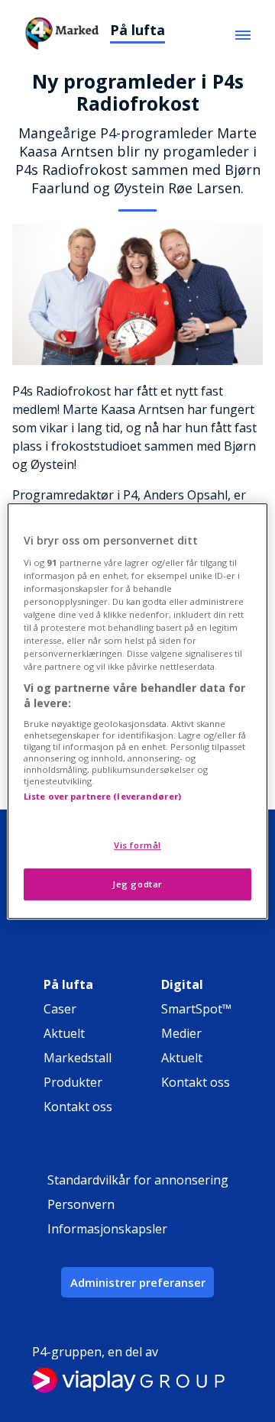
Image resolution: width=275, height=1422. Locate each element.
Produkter (73, 1082)
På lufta (137, 30)
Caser (60, 1008)
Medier (181, 1033)
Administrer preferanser (137, 1282)
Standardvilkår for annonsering (137, 1180)
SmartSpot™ (196, 1008)
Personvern (81, 1204)
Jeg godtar (137, 884)
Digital (182, 984)
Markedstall (78, 1057)
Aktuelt (64, 1033)
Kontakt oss (78, 1106)
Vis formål (137, 845)
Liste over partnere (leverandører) (102, 797)
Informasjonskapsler (107, 1228)
